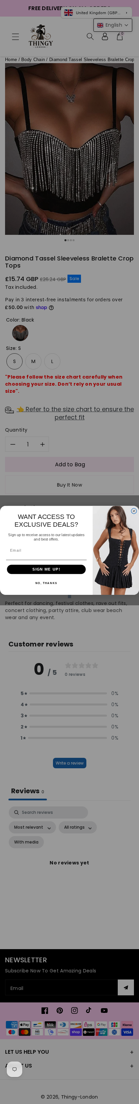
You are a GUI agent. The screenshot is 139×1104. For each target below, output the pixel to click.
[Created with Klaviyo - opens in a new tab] (69, 596)
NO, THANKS (46, 583)
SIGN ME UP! (46, 569)
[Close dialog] (134, 511)
